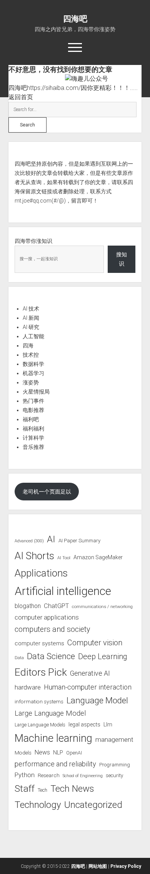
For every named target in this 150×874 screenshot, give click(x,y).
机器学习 (33, 373)
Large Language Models (40, 725)
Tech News (72, 788)
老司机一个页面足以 (47, 492)
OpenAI (74, 753)
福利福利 (33, 428)
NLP (58, 752)
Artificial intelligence (63, 591)
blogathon (28, 606)
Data (19, 657)
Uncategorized (93, 804)
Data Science (51, 656)
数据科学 (33, 364)
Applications (41, 573)
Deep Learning (102, 656)
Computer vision (94, 642)
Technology (38, 804)
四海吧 (75, 18)
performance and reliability (55, 764)
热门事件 (33, 401)
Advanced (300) (29, 540)
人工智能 (33, 336)
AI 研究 (31, 327)
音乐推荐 (33, 447)
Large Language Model (50, 713)
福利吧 (31, 419)
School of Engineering (83, 775)
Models (23, 752)
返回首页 (20, 97)
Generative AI (90, 673)
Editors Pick (41, 672)
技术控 (31, 355)
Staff (25, 788)
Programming (114, 765)
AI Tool (63, 557)
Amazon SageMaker (98, 557)
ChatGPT (56, 606)
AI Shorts (34, 556)
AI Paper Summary (79, 540)
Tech (42, 790)
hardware (28, 687)
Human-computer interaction (88, 687)
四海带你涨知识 (33, 241)
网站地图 (97, 866)
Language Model (97, 700)
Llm (107, 724)
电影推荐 (33, 410)
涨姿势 (31, 382)
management (114, 739)
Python (25, 775)
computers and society (52, 629)
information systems (39, 701)
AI (51, 539)
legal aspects (84, 724)
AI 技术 (31, 309)
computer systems (39, 643)
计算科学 (33, 438)
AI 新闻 (31, 318)
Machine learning (53, 738)
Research (49, 775)
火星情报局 (36, 392)
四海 (28, 345)
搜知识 (121, 259)
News (42, 752)
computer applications (47, 617)
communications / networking (102, 606)
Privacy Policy (125, 866)
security (114, 775)
